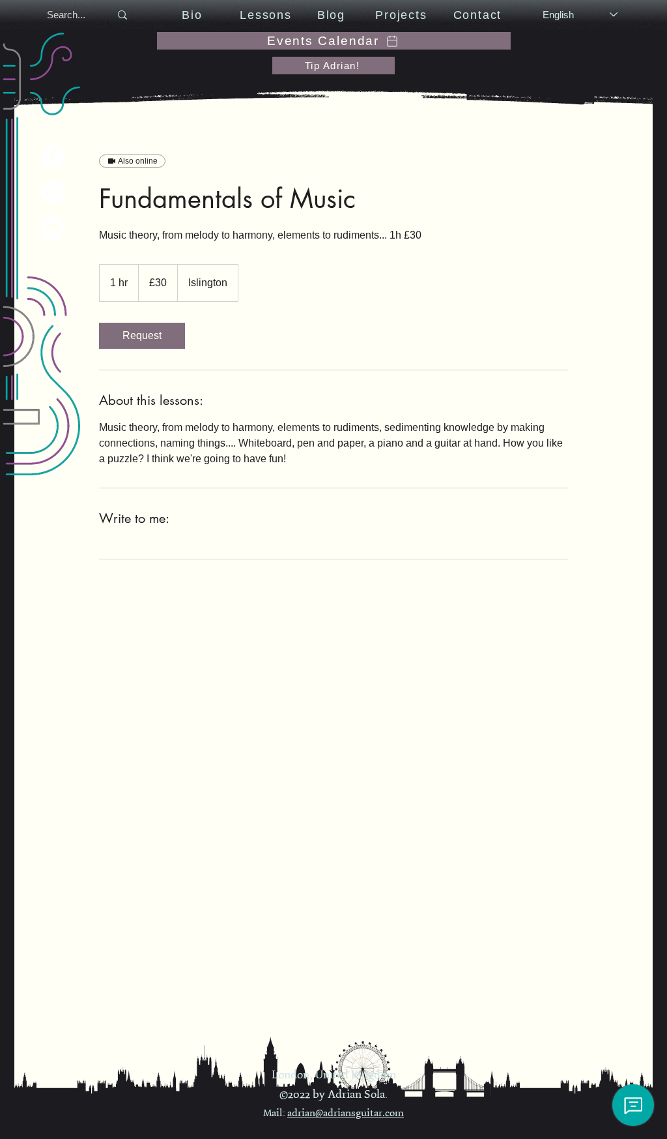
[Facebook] (52, 156)
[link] (142, 336)
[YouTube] (52, 227)
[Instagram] (52, 192)
